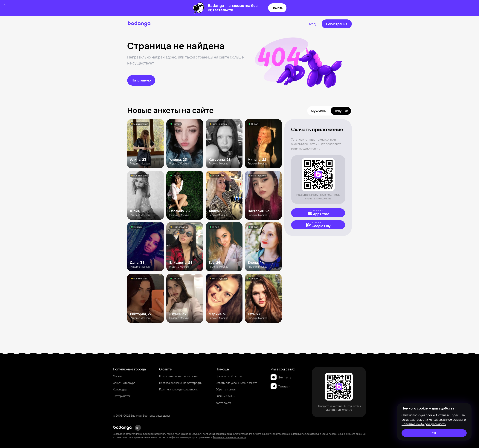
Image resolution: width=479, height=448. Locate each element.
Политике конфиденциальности (424, 424)
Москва (117, 376)
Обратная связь (226, 389)
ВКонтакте (284, 377)
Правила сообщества (229, 376)
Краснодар (120, 389)
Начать (277, 8)
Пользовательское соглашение (178, 376)
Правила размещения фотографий (180, 383)
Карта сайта (223, 403)
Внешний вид (224, 396)
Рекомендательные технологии (229, 437)
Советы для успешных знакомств (236, 383)
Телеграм (284, 386)
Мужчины (319, 111)
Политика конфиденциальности (179, 389)
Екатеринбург (121, 396)
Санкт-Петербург (124, 383)
